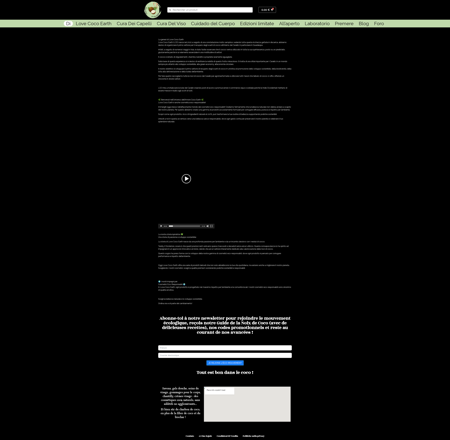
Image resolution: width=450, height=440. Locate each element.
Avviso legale (205, 436)
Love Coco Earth (94, 23)
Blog (364, 23)
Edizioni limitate (257, 23)
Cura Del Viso (171, 23)
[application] (186, 178)
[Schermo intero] (211, 226)
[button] (186, 178)
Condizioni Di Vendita (227, 436)
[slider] (184, 226)
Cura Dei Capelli (134, 23)
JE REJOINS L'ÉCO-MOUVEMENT (225, 363)
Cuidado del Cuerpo (213, 23)
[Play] (161, 226)
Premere (344, 23)
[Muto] (207, 226)
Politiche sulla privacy (253, 436)
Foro (379, 23)
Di (68, 23)
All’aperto (289, 23)
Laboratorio (317, 23)
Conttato (190, 436)
